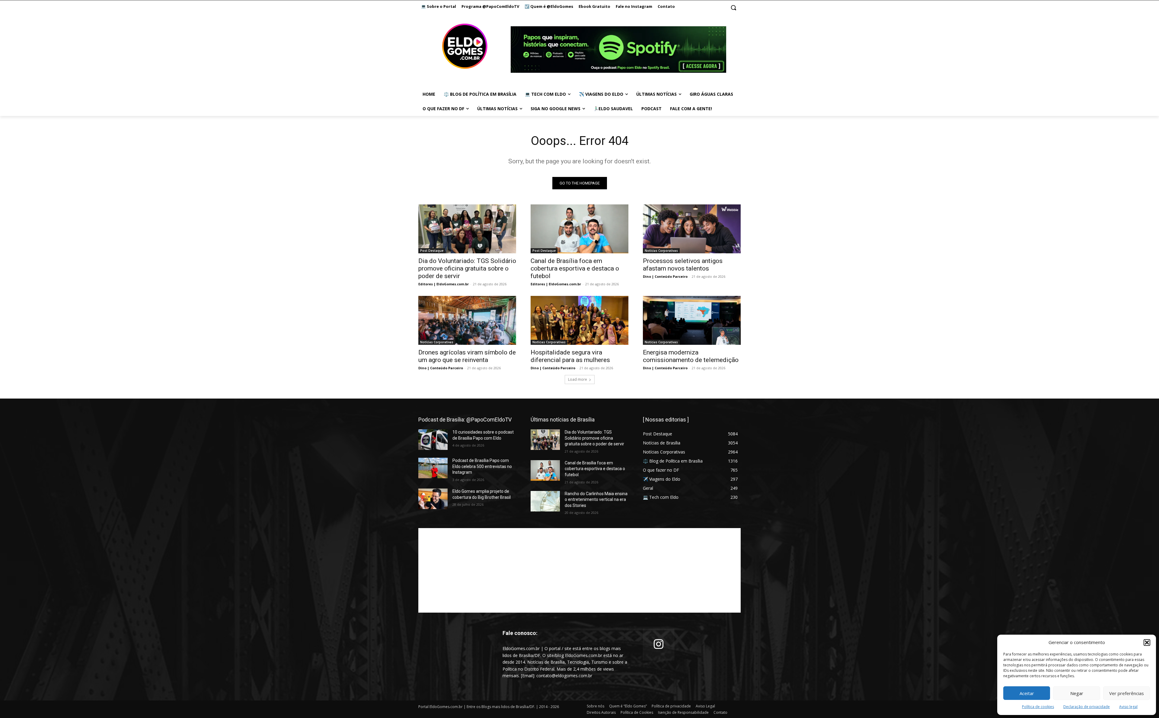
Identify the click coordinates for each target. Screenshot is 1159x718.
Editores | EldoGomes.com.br (443, 284)
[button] (1147, 642)
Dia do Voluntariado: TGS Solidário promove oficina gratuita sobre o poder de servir (467, 268)
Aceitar (1027, 693)
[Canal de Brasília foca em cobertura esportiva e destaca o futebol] (579, 228)
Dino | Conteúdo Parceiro (665, 276)
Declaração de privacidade (1086, 706)
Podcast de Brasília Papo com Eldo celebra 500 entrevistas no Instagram (482, 466)
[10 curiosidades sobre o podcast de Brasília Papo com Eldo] (433, 439)
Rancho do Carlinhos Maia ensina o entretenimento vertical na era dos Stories (596, 499)
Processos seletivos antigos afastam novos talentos (683, 264)
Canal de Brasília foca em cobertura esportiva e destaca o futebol (575, 268)
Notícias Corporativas (661, 250)
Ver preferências (1126, 693)
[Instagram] (658, 644)
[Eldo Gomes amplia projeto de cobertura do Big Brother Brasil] (433, 499)
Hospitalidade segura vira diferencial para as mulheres (570, 356)
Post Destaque (431, 250)
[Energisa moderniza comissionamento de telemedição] (692, 320)
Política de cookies (1038, 706)
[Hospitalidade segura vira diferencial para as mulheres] (579, 320)
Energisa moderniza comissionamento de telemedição (691, 356)
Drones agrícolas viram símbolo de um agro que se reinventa (467, 356)
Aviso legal (1128, 706)
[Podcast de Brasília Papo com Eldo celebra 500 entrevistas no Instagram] (433, 468)
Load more (577, 379)
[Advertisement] (579, 570)
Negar (1076, 693)
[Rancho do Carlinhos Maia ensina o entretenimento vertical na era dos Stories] (545, 501)
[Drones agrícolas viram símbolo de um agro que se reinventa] (467, 320)
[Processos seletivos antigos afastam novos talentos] (692, 228)
